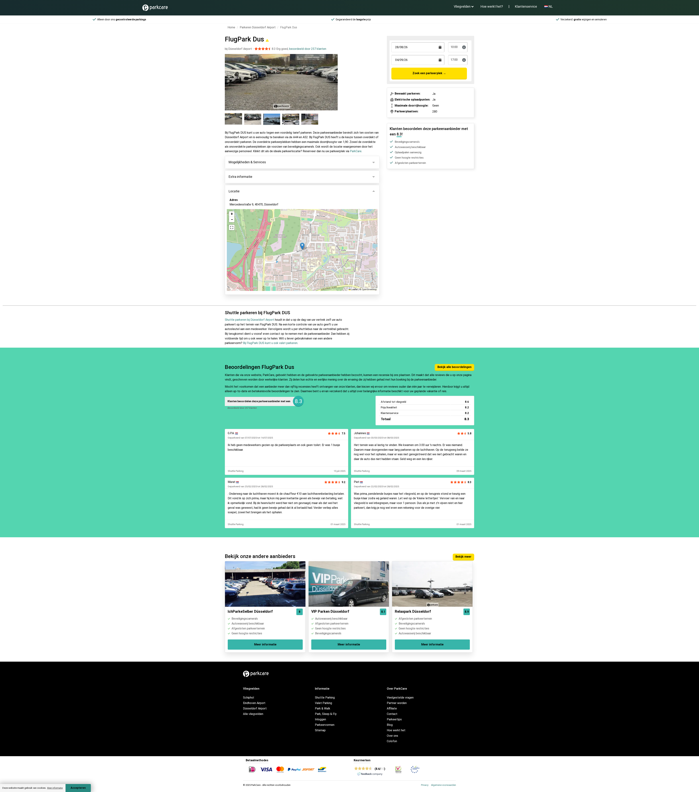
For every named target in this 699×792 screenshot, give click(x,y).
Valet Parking (323, 703)
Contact (392, 714)
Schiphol (248, 697)
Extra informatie (240, 177)
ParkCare (356, 151)
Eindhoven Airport (254, 703)
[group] (234, 119)
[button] (302, 246)
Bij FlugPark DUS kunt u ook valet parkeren (270, 343)
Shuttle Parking (325, 697)
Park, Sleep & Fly (326, 714)
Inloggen (320, 719)
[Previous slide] (229, 79)
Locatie (234, 191)
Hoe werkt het (396, 730)
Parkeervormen (324, 725)
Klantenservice (526, 6)
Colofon (392, 741)
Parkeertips (394, 719)
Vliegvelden (462, 6)
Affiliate (392, 708)
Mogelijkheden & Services (247, 162)
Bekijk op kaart (242, 224)
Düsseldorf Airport (255, 708)
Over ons (392, 735)
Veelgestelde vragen (400, 697)
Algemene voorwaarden (443, 785)
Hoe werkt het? (492, 6)
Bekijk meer (463, 556)
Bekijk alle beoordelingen (454, 367)
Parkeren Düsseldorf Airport (258, 27)
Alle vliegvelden (253, 714)
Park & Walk (322, 708)
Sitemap (320, 730)
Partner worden (397, 703)
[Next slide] (334, 79)
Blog (390, 725)
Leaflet (354, 289)
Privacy (424, 785)
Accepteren (78, 787)
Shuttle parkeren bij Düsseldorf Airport (249, 319)
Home (231, 27)
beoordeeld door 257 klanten (307, 49)
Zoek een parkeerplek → (429, 73)
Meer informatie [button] (55, 788)
